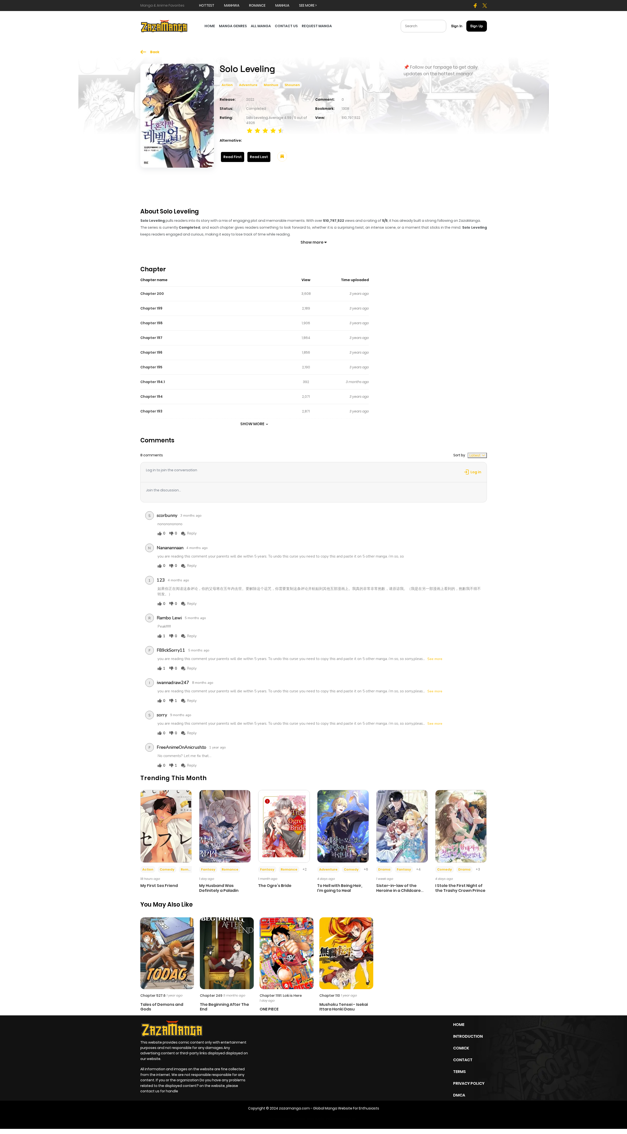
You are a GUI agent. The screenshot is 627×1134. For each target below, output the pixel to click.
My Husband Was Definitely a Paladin (219, 888)
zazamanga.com (294, 1108)
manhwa (231, 5)
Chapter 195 (151, 367)
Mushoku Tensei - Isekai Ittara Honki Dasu (343, 1007)
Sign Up (476, 26)
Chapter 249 (211, 995)
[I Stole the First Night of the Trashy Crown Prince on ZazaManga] (461, 826)
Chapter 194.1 (152, 381)
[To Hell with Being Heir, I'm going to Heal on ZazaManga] (343, 826)
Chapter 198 (151, 323)
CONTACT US (286, 26)
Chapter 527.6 (153, 995)
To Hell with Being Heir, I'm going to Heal (339, 888)
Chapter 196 (151, 352)
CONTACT (462, 1060)
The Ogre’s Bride (274, 885)
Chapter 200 (152, 293)
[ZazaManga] (164, 25)
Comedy (167, 869)
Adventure (248, 85)
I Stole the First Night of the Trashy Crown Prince (460, 888)
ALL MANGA (261, 26)
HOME (210, 26)
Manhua (271, 85)
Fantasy (208, 869)
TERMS (459, 1071)
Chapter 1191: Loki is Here (281, 995)
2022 (250, 99)
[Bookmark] (282, 157)
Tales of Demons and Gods (161, 1007)
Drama (384, 869)
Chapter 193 (151, 411)
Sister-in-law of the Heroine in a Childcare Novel (398, 890)
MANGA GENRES (233, 26)
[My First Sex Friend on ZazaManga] (166, 826)
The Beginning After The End (224, 1007)
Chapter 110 (329, 995)
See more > (308, 5)
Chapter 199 (151, 308)
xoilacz (299, 1118)
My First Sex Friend (159, 885)
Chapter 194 (151, 396)
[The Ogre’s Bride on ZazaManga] (284, 826)
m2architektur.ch (341, 1118)
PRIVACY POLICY (468, 1083)
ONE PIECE (269, 1009)
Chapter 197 (151, 337)
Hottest (206, 5)
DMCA (459, 1095)
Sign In (456, 26)
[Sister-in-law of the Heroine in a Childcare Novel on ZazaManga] (402, 826)
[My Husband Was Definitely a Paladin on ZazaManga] (225, 826)
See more (434, 659)
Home (458, 1024)
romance (257, 5)
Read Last (259, 156)
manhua (282, 5)
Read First (232, 156)
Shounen (292, 85)
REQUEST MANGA (317, 26)
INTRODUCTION (468, 1036)
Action (227, 85)
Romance (189, 869)
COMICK (461, 1048)
